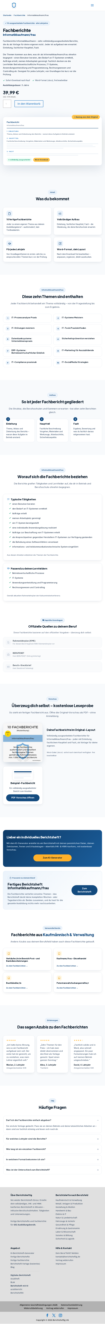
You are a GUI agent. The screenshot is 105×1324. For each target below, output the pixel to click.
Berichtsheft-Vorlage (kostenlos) (25, 1263)
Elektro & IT (61, 1214)
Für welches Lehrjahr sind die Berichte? (26, 1138)
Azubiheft (15, 1278)
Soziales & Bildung (64, 1235)
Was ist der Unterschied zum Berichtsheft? (28, 1169)
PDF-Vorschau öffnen (22, 797)
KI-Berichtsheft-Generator (22, 1253)
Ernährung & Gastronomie (68, 1228)
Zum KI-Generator (52, 857)
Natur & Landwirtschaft (66, 1217)
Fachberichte (19, 15)
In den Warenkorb (29, 103)
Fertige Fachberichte (20, 1260)
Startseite (7, 15)
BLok (13, 1282)
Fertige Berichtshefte (20, 1256)
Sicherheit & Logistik (65, 1239)
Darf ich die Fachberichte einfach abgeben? (28, 1120)
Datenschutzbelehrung (71, 1305)
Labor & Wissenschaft (65, 1231)
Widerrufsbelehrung (33, 1308)
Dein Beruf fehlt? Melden (67, 1253)
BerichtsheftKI (17, 1293)
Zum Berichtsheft (84, 890)
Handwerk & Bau (63, 1210)
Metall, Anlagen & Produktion (69, 1203)
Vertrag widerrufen (64, 1260)
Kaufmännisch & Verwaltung (69, 1200)
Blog (12, 1267)
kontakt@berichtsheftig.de (68, 1256)
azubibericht (16, 1289)
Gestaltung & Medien (65, 1207)
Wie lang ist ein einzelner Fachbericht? (26, 1149)
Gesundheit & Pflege (65, 1224)
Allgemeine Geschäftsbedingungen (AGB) (38, 1305)
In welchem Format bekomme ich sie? (25, 1159)
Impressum (61, 1263)
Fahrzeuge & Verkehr (65, 1221)
